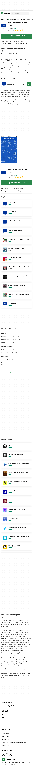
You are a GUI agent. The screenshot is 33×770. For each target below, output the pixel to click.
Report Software (18, 373)
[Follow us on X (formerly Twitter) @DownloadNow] (7, 754)
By (10, 28)
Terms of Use (5, 736)
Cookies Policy (6, 739)
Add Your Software (7, 718)
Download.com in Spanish (9, 724)
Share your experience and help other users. (15, 43)
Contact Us (5, 721)
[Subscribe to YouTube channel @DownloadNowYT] (10, 754)
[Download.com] (5, 13)
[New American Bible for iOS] (3, 26)
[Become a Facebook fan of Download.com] (3, 754)
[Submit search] (12, 13)
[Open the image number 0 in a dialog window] (9, 149)
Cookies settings (6, 745)
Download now (18, 36)
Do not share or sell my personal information (14, 742)
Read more (16, 53)
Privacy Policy (6, 733)
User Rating (11, 30)
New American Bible (17, 23)
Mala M (5, 617)
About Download (6, 715)
